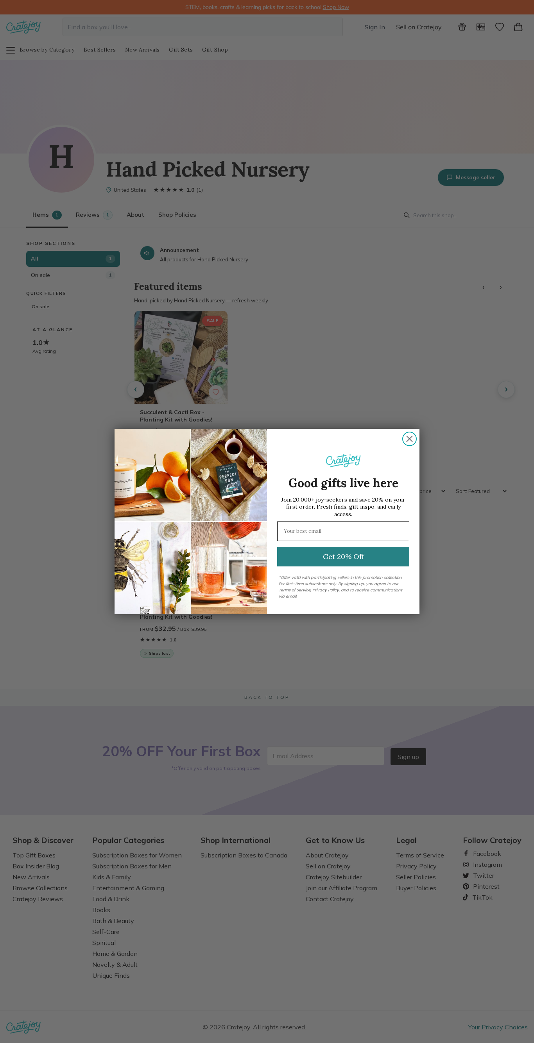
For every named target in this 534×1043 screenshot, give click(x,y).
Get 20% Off (343, 556)
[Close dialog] (409, 439)
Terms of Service (294, 590)
